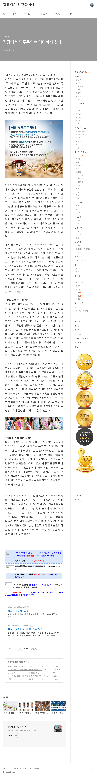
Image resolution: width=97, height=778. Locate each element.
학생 (77, 107)
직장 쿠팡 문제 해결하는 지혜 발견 (25, 629)
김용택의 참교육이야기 (20, 5)
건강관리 (78, 330)
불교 (77, 272)
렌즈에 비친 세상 (81, 256)
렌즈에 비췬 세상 (81, 261)
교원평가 (79, 83)
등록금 (78, 148)
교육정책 (78, 76)
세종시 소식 (79, 343)
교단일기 (79, 189)
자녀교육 (79, 145)
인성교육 (79, 235)
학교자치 (79, 93)
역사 (77, 296)
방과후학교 (79, 182)
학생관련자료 (79, 104)
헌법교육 (79, 318)
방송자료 (78, 242)
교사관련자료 (79, 152)
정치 (76, 276)
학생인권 (79, 120)
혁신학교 (79, 90)
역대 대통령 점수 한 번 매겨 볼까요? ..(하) (24, 666)
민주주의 (11, 662)
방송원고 (79, 252)
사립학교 (79, 185)
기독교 (78, 268)
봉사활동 (79, 172)
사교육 (78, 138)
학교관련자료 (79, 203)
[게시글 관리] (16, 649)
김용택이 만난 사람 (81, 338)
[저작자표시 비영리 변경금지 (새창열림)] (33, 649)
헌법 (76, 307)
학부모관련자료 (80, 128)
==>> (37, 561)
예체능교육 (79, 175)
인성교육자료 (79, 228)
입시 (77, 124)
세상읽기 (79, 299)
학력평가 (79, 165)
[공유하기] (13, 649)
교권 (77, 192)
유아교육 (79, 209)
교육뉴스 (79, 246)
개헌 (77, 314)
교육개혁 (79, 96)
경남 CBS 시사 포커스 (83, 249)
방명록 (57, 14)
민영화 (78, 286)
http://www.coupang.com (18, 625)
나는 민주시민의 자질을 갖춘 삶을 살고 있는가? (26, 676)
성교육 (78, 100)
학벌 (77, 195)
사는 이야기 (79, 283)
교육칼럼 (79, 156)
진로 (77, 238)
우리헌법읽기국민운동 (83, 311)
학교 (77, 169)
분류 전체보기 (80, 72)
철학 (77, 231)
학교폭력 (79, 111)
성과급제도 (79, 86)
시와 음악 (78, 322)
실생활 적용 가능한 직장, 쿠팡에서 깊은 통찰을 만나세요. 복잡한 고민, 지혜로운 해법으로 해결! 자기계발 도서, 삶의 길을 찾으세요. (34, 634)
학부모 (78, 159)
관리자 (70, 14)
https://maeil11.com (16, 607)
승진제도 (79, 80)
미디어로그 (27, 14)
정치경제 (78, 326)
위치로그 (43, 14)
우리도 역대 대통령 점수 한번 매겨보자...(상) (25, 670)
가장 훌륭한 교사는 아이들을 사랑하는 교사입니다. (24, 730)
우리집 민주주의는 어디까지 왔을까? (22, 673)
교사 (77, 162)
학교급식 (79, 114)
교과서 (78, 179)
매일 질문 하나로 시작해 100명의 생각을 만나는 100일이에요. (33, 615)
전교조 (78, 220)
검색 (86, 5)
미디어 (78, 289)
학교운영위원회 (81, 131)
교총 (77, 224)
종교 (76, 265)
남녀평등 (79, 117)
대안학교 (79, 213)
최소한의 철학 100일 (18, 610)
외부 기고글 (79, 303)
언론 (77, 198)
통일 (76, 347)
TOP (92, 770)
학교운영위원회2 (81, 135)
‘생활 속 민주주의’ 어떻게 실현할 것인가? (24, 679)
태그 (14, 14)
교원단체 (78, 217)
